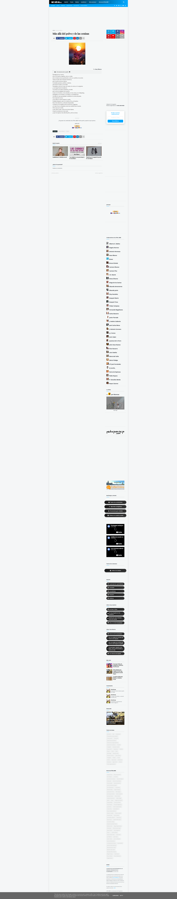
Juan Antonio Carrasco (111, 778)
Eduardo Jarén (113, 290)
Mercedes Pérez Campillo (111, 851)
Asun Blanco (113, 255)
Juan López (112, 337)
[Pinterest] (74, 38)
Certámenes (118, 734)
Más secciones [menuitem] (92, 2)
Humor (108, 751)
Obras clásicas (118, 755)
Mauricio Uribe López (111, 849)
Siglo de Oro (115, 761)
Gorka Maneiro (114, 313)
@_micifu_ (112, 368)
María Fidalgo (113, 360)
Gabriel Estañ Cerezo (117, 819)
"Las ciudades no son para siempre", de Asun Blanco (77, 158)
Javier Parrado (113, 317)
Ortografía (109, 757)
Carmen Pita (113, 271)
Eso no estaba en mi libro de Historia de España (116, 638)
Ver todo (100, 143)
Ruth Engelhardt (117, 830)
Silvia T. (108, 832)
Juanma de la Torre (115, 341)
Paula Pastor (116, 853)
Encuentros (76, 5)
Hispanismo (69, 5)
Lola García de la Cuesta (111, 843)
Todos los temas (116, 570)
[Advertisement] (115, 460)
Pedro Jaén (109, 781)
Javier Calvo (116, 836)
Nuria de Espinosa (115, 372)
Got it (121, 895)
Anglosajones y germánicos (116, 584)
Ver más (115, 410)
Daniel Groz (119, 817)
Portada (53, 5)
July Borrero (109, 806)
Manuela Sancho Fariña (111, 847)
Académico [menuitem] (83, 2)
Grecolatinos (112, 591)
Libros (58, 5)
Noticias (63, 5)
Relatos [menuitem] (77, 2)
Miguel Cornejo (110, 853)
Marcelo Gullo (109, 826)
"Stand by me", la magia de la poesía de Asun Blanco (93, 158)
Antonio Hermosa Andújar (112, 785)
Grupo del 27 (109, 749)
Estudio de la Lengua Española (112, 742)
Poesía (67, 131)
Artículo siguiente (98, 173)
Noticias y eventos (110, 755)
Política (108, 759)
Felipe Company (114, 306)
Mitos (117, 751)
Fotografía (109, 746)
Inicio (54, 30)
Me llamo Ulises (113, 609)
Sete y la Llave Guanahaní (115, 622)
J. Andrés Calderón (115, 321)
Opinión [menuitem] (66, 2)
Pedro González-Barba (117, 806)
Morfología (109, 753)
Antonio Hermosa (114, 251)
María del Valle (114, 356)
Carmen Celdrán (118, 813)
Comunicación (109, 738)
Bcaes (111, 259)
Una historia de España (115, 653)
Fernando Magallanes (116, 310)
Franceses (111, 587)
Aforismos (109, 734)
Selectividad (114, 759)
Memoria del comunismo (115, 633)
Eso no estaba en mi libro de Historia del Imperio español (116, 643)
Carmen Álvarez (114, 267)
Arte (113, 734)
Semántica (109, 761)
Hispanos (111, 594)
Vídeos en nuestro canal (116, 515)
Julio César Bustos (115, 345)
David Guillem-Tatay (110, 834)
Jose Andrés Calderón (111, 817)
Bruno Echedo (113, 263)
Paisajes (114, 757)
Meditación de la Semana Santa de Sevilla (115, 618)
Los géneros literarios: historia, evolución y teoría (118, 678)
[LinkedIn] (77, 38)
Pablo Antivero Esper (116, 828)
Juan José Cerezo (110, 796)
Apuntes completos (116, 506)
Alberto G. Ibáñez (114, 244)
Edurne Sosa (109, 819)
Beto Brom (113, 689)
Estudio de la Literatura (111, 744)
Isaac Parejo (118, 834)
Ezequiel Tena (113, 302)
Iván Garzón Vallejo (110, 821)
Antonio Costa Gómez (117, 781)
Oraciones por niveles (116, 511)
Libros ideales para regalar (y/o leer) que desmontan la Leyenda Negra (118, 672)
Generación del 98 (116, 746)
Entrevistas (116, 738)
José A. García (109, 838)
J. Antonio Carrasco (115, 329)
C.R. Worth (112, 275)
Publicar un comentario (57, 168)
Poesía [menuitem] (71, 2)
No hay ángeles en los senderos (114, 613)
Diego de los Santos (115, 282)
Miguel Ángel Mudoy (117, 826)
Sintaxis (120, 761)
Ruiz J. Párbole (109, 856)
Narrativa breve (115, 753)
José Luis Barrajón (117, 838)
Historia (121, 749)
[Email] (80, 38)
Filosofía (118, 744)
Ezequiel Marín (114, 298)
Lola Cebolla (113, 352)
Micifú (108, 800)
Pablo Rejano (113, 376)
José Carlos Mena (114, 325)
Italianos (111, 598)
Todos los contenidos (116, 502)
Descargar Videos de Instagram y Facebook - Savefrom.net (118, 665)
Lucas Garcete (120, 843)
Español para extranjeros (111, 740)
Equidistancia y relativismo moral (60, 157)
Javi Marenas (115, 394)
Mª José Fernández (115, 364)
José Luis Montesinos (111, 841)
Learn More (116, 895)
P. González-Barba (115, 380)
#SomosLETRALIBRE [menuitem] (103, 2)
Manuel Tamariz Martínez (111, 845)
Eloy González (113, 294)
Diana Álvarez (113, 279)
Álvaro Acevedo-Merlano (111, 811)
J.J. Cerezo (112, 333)
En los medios (84, 5)
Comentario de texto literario (112, 736)
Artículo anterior (55, 173)
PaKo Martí (109, 828)
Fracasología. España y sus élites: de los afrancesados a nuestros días (116, 649)
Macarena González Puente (112, 823)
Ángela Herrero (114, 247)
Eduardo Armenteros (115, 286)
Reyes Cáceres (113, 383)
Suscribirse (115, 121)
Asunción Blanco (59, 30)
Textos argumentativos (111, 764)
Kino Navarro (113, 348)
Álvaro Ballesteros (117, 856)
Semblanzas (120, 759)
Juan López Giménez (110, 793)
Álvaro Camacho (119, 793)
